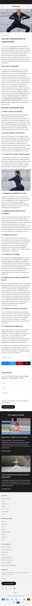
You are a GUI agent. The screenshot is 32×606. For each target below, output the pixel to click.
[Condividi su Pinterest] (19, 363)
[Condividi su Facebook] (5, 363)
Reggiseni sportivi (6, 532)
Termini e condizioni (6, 562)
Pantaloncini (5, 537)
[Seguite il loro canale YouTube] (14, 588)
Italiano (15, 592)
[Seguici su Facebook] (2, 588)
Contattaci (4, 554)
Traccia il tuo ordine (6, 547)
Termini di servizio (13, 378)
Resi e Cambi (5, 552)
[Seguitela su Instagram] (6, 588)
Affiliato (3, 506)
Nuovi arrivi (4, 524)
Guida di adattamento (7, 557)
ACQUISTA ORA (25, 2)
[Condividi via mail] (26, 363)
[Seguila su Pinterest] (10, 588)
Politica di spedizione (7, 549)
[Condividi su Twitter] (12, 363)
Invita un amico (5, 509)
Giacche (4, 534)
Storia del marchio (6, 498)
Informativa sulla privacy (7, 560)
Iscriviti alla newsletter (9, 583)
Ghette (3, 526)
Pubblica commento (8, 406)
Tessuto (3, 501)
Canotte (3, 529)
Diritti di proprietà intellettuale (9, 565)
